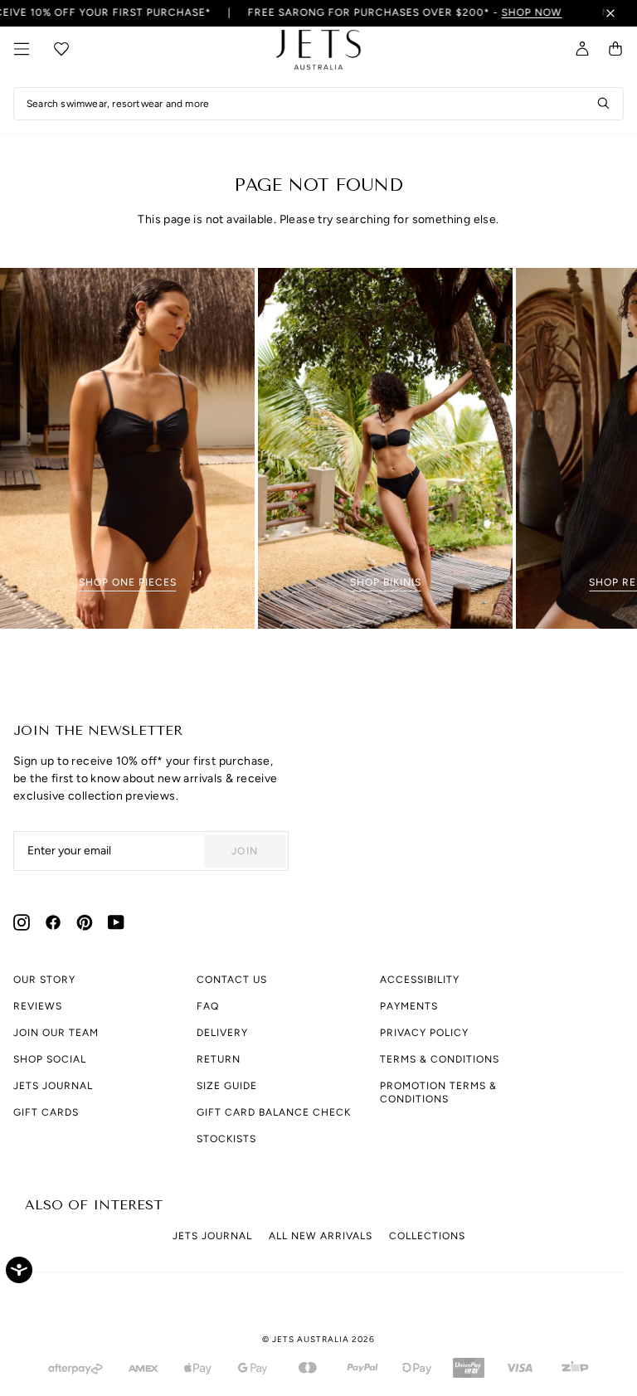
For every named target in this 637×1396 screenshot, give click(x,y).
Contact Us (232, 979)
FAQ (208, 1006)
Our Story (44, 979)
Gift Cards (46, 1112)
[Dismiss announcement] (610, 13)
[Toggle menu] (21, 49)
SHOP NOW (514, 12)
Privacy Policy (424, 1032)
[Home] (318, 53)
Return (219, 1059)
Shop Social (49, 1059)
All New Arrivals (320, 1236)
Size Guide (227, 1086)
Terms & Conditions (439, 1059)
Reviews (37, 1006)
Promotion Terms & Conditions (438, 1092)
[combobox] (318, 103)
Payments (409, 1006)
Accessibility (420, 979)
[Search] (604, 103)
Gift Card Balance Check (274, 1112)
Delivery (222, 1032)
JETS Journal (53, 1086)
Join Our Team (56, 1032)
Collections (427, 1236)
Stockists (226, 1139)
